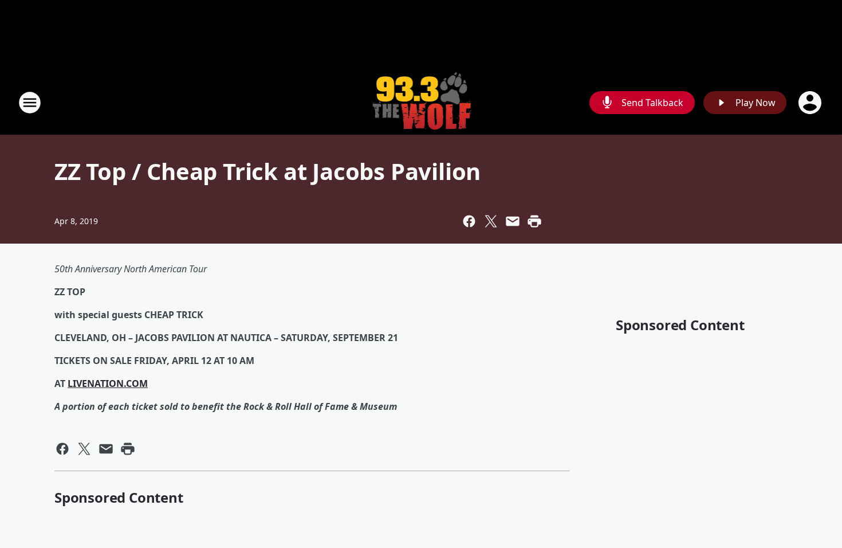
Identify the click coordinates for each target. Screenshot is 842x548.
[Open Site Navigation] (29, 102)
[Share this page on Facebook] (469, 221)
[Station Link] (421, 102)
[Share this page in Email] (513, 221)
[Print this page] (534, 221)
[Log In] (811, 102)
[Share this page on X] (491, 221)
